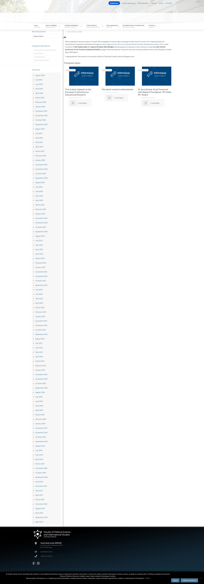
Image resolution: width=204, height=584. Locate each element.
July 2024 (38, 187)
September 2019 (41, 441)
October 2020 (40, 383)
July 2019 (38, 450)
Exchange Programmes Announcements (45, 50)
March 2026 (39, 98)
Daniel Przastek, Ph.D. (142, 42)
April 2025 (39, 147)
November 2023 (41, 223)
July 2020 (38, 397)
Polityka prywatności (189, 580)
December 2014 (41, 504)
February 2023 (40, 263)
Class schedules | (143, 3)
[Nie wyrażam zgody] (201, 578)
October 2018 (40, 473)
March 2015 (39, 499)
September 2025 (41, 124)
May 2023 (39, 249)
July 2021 (38, 343)
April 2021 (39, 357)
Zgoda (175, 580)
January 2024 (40, 214)
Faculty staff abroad (39, 57)
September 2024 (41, 178)
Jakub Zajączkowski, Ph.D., (112, 44)
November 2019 (41, 432)
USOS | (161, 3)
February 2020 (40, 419)
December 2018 (41, 468)
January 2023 (40, 267)
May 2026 (39, 89)
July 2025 (38, 133)
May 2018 (39, 482)
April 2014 (39, 513)
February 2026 (40, 102)
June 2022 (39, 294)
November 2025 (41, 115)
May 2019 (39, 455)
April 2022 (39, 303)
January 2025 (40, 160)
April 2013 (39, 522)
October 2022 (40, 281)
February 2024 (40, 209)
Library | (154, 3)
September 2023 (41, 231)
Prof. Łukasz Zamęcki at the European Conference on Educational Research (78, 92)
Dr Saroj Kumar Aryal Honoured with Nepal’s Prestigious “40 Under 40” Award (155, 92)
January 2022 (40, 316)
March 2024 (39, 205)
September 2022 (41, 285)
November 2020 (41, 379)
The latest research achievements (117, 89)
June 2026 (39, 84)
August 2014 (40, 508)
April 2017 (39, 495)
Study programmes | (129, 3)
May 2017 (39, 490)
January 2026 (40, 106)
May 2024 (39, 196)
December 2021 (41, 321)
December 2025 (41, 111)
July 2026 (38, 80)
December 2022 (41, 272)
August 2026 (40, 75)
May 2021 (39, 352)
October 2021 (40, 330)
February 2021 (40, 365)
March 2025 (39, 151)
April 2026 (39, 93)
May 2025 (39, 142)
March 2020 (39, 415)
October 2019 (40, 437)
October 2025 (40, 120)
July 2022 (38, 290)
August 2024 (40, 182)
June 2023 (39, 245)
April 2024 (39, 200)
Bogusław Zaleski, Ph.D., (155, 44)
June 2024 (39, 191)
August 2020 (40, 392)
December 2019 (41, 428)
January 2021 (40, 370)
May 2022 (39, 298)
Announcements (38, 53)
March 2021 (39, 361)
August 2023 (40, 236)
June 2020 (39, 401)
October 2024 (40, 173)
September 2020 (41, 388)
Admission (114, 3)
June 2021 (39, 348)
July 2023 (38, 240)
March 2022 (39, 307)
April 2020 (39, 410)
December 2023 (41, 218)
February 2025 (40, 156)
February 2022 (40, 312)
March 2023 (39, 258)
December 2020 (41, 374)
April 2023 (39, 254)
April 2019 (39, 459)
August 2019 (40, 446)
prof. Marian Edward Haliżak (132, 44)
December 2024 (41, 165)
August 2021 (40, 339)
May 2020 (39, 406)
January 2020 (40, 424)
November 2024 (41, 169)
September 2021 (41, 334)
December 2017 (41, 486)
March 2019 (39, 464)
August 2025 (40, 129)
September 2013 (41, 517)
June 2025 (39, 138)
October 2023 (40, 227)
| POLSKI (168, 3)
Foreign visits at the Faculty (41, 60)
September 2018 (41, 477)
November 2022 (41, 276)
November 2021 (41, 325)
